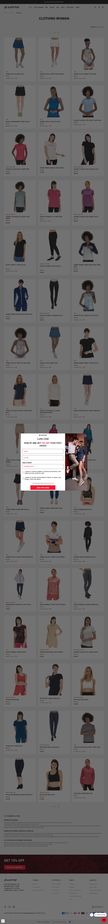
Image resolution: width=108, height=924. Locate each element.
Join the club (43, 487)
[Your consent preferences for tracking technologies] (3, 921)
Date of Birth (27, 463)
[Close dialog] (85, 435)
